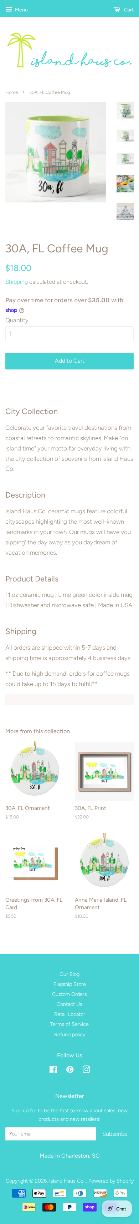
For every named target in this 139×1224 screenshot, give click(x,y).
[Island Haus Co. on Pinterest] (70, 1071)
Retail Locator (69, 1014)
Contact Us (69, 1004)
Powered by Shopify (111, 1181)
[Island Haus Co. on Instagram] (86, 1071)
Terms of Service (69, 1024)
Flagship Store (69, 984)
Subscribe (115, 1133)
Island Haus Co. (67, 1181)
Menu (21, 10)
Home (11, 92)
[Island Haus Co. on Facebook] (53, 1071)
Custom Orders (69, 994)
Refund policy (69, 1034)
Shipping (16, 281)
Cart (128, 10)
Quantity (17, 320)
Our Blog (69, 974)
